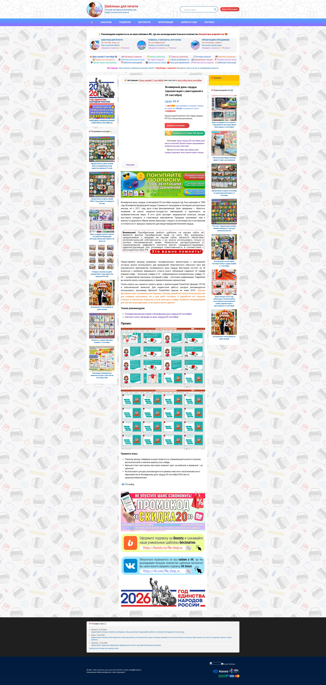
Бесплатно (144, 22)
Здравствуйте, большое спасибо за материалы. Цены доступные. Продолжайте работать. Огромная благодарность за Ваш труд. (138, 632)
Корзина (209, 22)
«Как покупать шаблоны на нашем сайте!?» (137, 68)
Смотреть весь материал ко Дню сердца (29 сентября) (151, 317)
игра (183, 152)
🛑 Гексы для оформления (178, 63)
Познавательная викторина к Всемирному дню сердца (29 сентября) (158, 314)
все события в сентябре (190, 80)
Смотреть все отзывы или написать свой (103, 648)
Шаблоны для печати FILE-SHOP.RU (110, 670)
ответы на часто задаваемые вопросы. (202, 68)
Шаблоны (106, 22)
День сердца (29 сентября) (188, 141)
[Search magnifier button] (215, 9)
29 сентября (178, 150)
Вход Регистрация (229, 9)
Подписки (125, 22)
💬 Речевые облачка (202, 57)
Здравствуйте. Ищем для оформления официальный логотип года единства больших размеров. (126, 645)
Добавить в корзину (176, 126)
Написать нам (189, 22)
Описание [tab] (130, 165)
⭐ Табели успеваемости (178, 60)
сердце (200, 152)
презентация (191, 152)
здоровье (176, 152)
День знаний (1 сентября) (151, 80)
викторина (189, 150)
